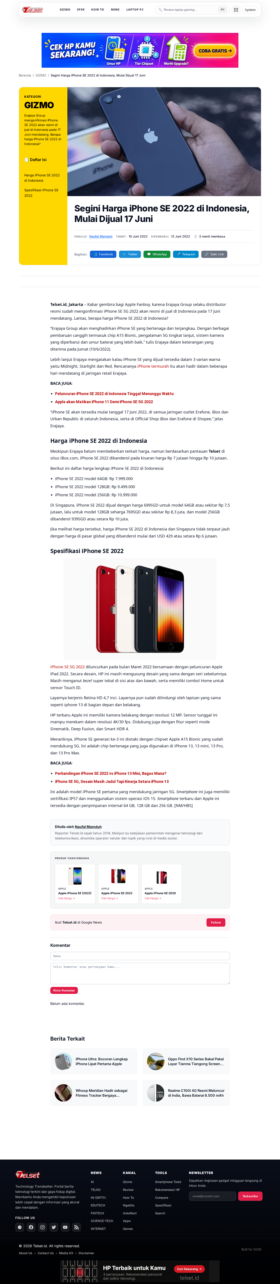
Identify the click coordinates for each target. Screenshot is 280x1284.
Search (160, 1213)
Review (128, 1190)
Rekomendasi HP (167, 1190)
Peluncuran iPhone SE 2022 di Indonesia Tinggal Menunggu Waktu (114, 393)
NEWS (115, 9)
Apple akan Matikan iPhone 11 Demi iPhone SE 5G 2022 (104, 401)
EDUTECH (98, 1205)
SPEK (81, 9)
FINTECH (97, 1213)
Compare (161, 1197)
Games (128, 1229)
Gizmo (127, 1182)
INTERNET (98, 1229)
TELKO (96, 1190)
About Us (25, 1253)
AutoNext (130, 1213)
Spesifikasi (163, 1205)
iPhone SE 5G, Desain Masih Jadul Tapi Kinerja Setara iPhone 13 (112, 781)
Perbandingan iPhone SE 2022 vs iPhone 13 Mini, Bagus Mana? (110, 773)
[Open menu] (236, 9)
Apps (127, 1221)
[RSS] (76, 1227)
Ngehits (129, 1205)
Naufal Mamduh (100, 236)
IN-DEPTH (98, 1197)
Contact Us (46, 1253)
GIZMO (65, 9)
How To (128, 1197)
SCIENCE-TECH (102, 1221)
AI (92, 1182)
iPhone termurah (153, 366)
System (250, 10)
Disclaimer (86, 1253)
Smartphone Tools (168, 1182)
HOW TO (97, 9)
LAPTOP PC (135, 9)
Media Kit (66, 1253)
